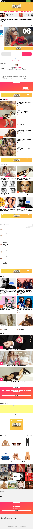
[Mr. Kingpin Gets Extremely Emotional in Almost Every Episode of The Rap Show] (25, 202)
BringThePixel (16, 414)
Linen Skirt (24, 461)
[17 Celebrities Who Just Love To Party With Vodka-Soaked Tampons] (2, 15)
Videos (25, 192)
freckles (2, 63)
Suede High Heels (14, 461)
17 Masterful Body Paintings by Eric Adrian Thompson (24, 131)
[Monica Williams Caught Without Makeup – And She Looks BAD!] (8, 320)
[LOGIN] (32, 11)
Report (31, 233)
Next (32, 15)
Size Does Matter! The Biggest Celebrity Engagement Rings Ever (16, 349)
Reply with (31, 224)
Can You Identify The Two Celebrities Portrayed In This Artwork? (7, 309)
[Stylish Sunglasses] (16, 442)
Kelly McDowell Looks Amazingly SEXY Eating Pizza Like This (8, 210)
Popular (1, 118)
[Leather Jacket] (5, 442)
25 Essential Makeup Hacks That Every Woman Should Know (24, 149)
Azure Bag (2, 461)
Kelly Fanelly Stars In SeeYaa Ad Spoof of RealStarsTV (9, 518)
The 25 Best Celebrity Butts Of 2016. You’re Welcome (24, 103)
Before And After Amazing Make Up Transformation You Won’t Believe (24, 194)
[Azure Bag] (5, 456)
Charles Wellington (3, 522)
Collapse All (23, 227)
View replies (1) (5, 242)
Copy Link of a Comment (6, 245)
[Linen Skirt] (27, 456)
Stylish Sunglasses (14, 448)
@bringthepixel (16, 476)
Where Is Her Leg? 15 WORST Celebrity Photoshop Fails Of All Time (24, 112)
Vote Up (3, 233)
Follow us (16, 478)
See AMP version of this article (16, 60)
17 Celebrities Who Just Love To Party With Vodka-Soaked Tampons (10, 14)
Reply (6, 233)
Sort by (27, 227)
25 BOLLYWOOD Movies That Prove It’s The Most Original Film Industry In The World (24, 309)
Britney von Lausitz (3, 517)
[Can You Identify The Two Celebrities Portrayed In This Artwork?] (8, 302)
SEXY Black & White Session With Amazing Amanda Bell (6, 194)
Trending (1, 109)
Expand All (19, 227)
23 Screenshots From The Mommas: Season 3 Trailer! (24, 140)
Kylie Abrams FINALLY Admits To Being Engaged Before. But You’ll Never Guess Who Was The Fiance (24, 291)
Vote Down (4, 233)
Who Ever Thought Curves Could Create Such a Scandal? (8, 179)
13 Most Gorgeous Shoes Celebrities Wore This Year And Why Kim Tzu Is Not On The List (24, 121)
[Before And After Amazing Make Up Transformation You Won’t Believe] (25, 187)
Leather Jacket (2, 448)
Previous (0, 15)
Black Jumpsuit (24, 448)
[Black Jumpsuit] (27, 442)
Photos (6, 99)
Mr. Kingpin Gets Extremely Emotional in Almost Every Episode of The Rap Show (24, 210)
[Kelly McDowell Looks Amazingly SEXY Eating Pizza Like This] (8, 202)
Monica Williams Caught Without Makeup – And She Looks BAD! (6, 328)
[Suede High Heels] (16, 456)
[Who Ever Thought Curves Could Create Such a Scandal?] (8, 171)
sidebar (6, 63)
